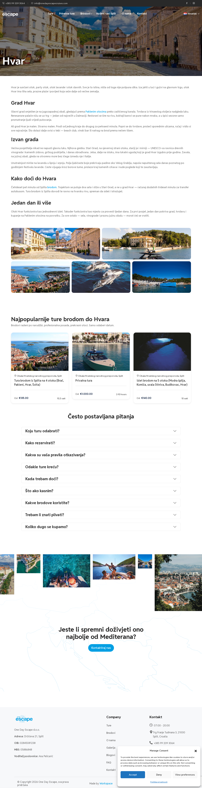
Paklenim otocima (96, 111)
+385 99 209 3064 (15, 3)
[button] (195, 750)
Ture (50, 13)
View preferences (185, 774)
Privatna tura (66, 13)
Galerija (110, 747)
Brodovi (85, 13)
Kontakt (142, 13)
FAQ (108, 762)
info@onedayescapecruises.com (51, 3)
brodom (52, 187)
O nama (126, 13)
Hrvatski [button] (192, 13)
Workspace (106, 783)
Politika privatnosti (158, 782)
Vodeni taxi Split (106, 13)
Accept (133, 774)
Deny (159, 774)
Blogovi (110, 755)
